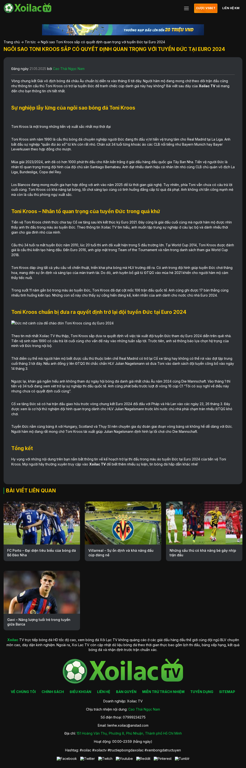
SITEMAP (227, 692)
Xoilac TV (207, 86)
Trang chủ (12, 42)
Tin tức (30, 42)
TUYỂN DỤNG (201, 692)
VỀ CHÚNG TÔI (23, 692)
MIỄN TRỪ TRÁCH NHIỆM (163, 692)
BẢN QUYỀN (126, 692)
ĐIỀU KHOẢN (80, 692)
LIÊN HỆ (103, 692)
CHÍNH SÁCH (53, 692)
